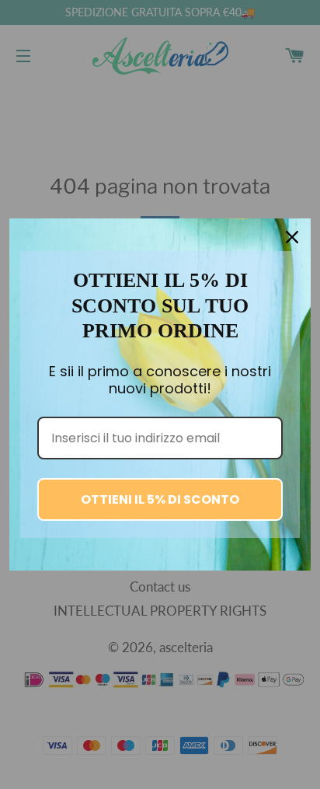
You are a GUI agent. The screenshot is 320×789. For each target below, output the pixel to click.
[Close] (292, 237)
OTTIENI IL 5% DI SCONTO (160, 499)
